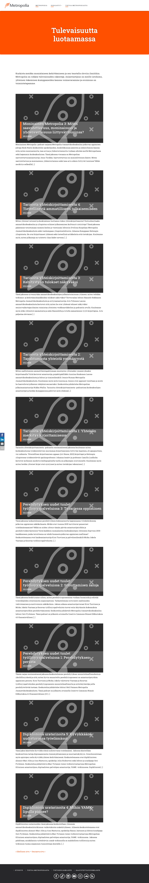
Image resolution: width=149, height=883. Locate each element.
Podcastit (56, 5)
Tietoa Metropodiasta (76, 5)
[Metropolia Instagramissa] (80, 876)
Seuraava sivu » (38, 851)
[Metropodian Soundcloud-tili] (86, 876)
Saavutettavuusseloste (88, 870)
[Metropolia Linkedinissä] (68, 876)
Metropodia (41, 5)
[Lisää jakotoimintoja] (2, 448)
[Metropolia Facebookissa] (56, 876)
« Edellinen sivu (23, 851)
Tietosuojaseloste (62, 870)
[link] (2, 435)
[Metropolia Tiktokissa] (62, 876)
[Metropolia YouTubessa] (74, 876)
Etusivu (19, 870)
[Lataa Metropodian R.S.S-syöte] (92, 876)
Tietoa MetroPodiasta (38, 870)
